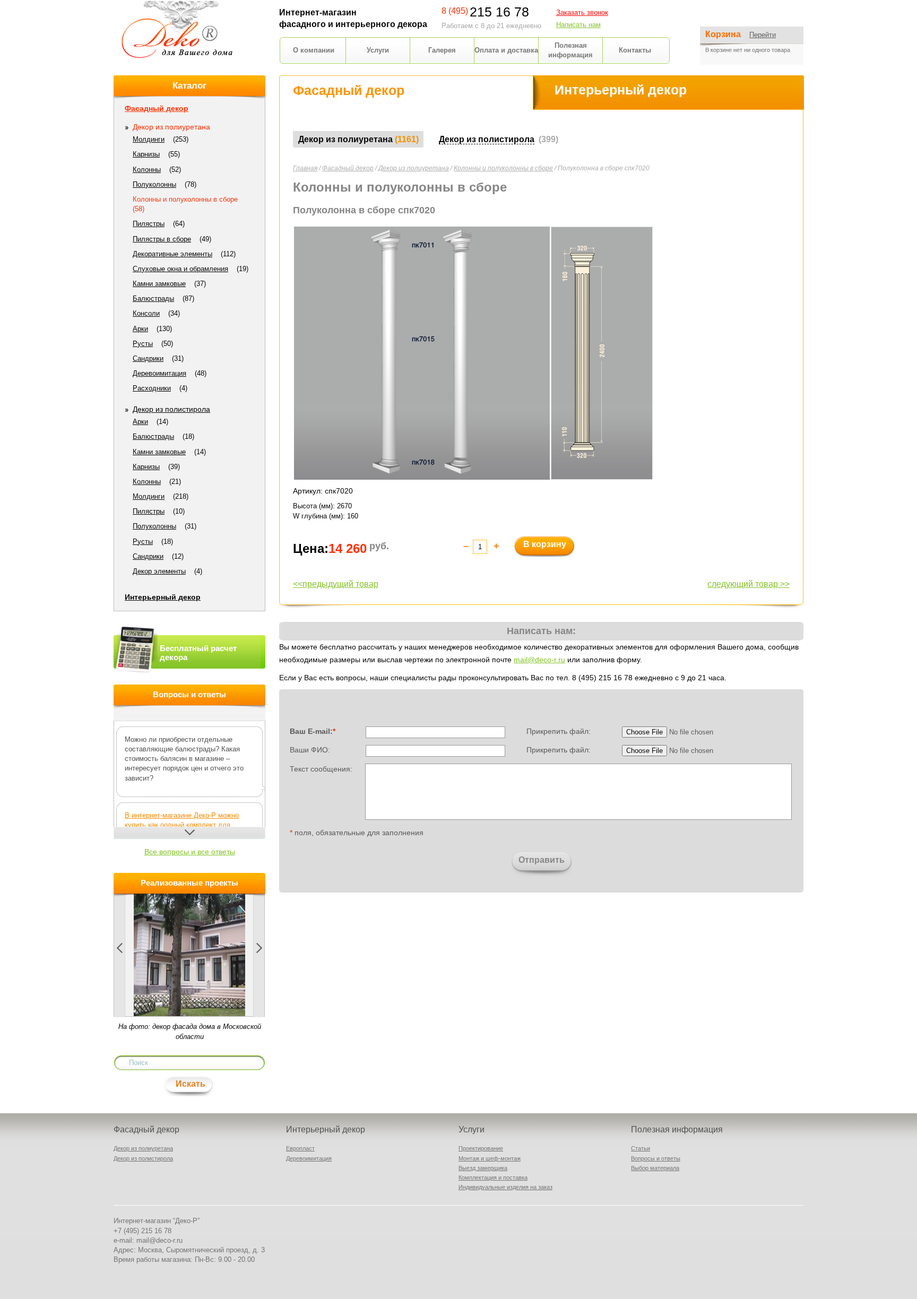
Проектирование (480, 1148)
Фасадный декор (348, 168)
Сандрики (148, 358)
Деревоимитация (159, 373)
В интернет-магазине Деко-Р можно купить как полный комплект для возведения (182, 824)
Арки (140, 329)
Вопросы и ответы (655, 1158)
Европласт (300, 1148)
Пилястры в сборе (162, 239)
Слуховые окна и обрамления (180, 269)
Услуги (378, 50)
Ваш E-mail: (312, 731)
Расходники (152, 388)
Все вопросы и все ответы (189, 851)
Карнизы (146, 154)
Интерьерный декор (163, 597)
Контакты (635, 50)
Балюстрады (153, 298)
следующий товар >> (748, 583)
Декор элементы (159, 571)
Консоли (146, 313)
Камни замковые (159, 284)
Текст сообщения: (321, 768)
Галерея (442, 50)
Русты (143, 344)
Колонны (147, 170)
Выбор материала (655, 1168)
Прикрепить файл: (558, 731)
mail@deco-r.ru (539, 659)
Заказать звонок (582, 12)
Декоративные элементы (172, 254)
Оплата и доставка (506, 50)
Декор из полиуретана (413, 168)
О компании (313, 50)
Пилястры (149, 224)
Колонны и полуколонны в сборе (503, 168)
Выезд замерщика (482, 1168)
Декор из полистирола (171, 409)
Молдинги (149, 139)
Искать (190, 1083)
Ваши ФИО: (310, 750)
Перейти (762, 35)
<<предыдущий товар (335, 583)
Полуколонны (154, 184)
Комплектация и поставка (492, 1177)
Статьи (640, 1148)
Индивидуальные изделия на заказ (505, 1187)
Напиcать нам (578, 25)
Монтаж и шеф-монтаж (489, 1158)
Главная (305, 168)
